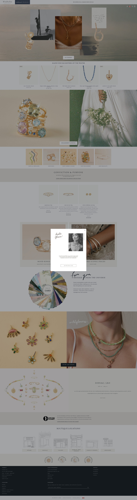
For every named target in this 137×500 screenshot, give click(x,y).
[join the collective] (68, 250)
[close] (85, 230)
